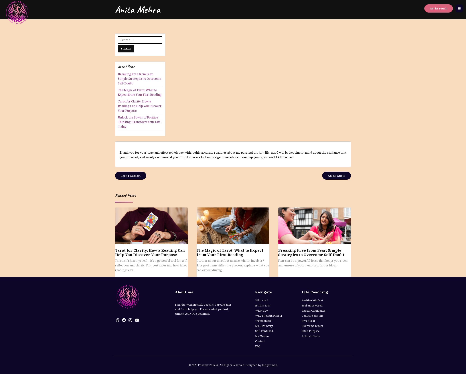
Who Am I (261, 300)
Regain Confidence (313, 310)
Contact (260, 341)
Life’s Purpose (311, 331)
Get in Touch (438, 8)
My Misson (262, 336)
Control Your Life (312, 315)
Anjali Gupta (336, 175)
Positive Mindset (312, 300)
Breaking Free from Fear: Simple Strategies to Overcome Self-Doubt (139, 78)
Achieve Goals (311, 336)
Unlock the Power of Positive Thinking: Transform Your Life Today (139, 122)
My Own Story (264, 326)
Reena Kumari (131, 175)
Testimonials (263, 320)
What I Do (261, 310)
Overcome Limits (312, 326)
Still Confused (264, 331)
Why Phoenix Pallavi (268, 315)
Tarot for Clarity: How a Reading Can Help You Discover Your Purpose (139, 106)
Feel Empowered (312, 305)
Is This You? (262, 305)
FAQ (257, 346)
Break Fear (308, 320)
